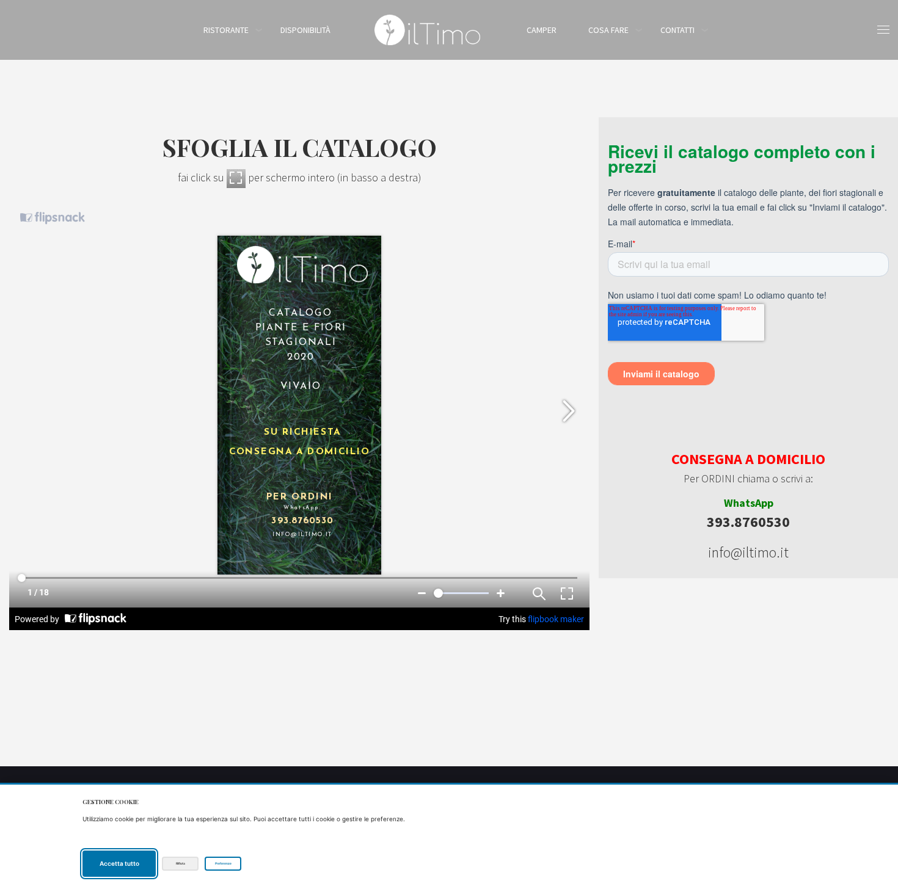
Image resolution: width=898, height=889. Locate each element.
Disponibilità (305, 29)
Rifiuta (180, 863)
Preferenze (223, 863)
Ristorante (226, 29)
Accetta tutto (119, 863)
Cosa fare (608, 29)
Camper (542, 29)
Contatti (677, 29)
